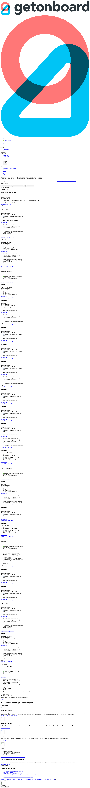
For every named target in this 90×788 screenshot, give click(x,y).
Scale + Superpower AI (6, 386)
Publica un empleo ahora (6, 204)
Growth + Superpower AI (7, 266)
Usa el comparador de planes (15, 692)
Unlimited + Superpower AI (7, 206)
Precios (4, 141)
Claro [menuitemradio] (5, 162)
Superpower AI (14, 138)
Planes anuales (6, 185)
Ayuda (4, 144)
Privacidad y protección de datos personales (33, 779)
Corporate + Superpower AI (7, 631)
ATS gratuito (14, 779)
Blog (54, 779)
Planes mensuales (29, 185)
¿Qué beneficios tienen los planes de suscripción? (13, 771)
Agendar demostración (5, 764)
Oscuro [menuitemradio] (5, 164)
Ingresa (2, 147)
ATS (4, 142)
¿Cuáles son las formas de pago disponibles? (12, 773)
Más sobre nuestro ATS (5, 728)
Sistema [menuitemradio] (5, 161)
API (57, 779)
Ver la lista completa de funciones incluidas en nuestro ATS (13, 757)
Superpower (20, 779)
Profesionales (6, 150)
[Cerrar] (1, 784)
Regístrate (3, 153)
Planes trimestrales (19, 185)
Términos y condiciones (47, 779)
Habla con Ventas (4, 699)
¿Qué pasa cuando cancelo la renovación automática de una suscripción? (18, 777)
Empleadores (6, 149)
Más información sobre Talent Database (9, 715)
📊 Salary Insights (7, 140)
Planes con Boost (4, 183)
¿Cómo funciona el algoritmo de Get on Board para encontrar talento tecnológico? (20, 774)
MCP (4, 143)
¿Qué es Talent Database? (8, 772)
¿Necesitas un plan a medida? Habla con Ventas (66, 181)
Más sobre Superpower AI (6, 740)
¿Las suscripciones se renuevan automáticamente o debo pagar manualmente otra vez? (21, 775)
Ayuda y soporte (7, 779)
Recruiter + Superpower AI (7, 504)
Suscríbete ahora (4, 222)
